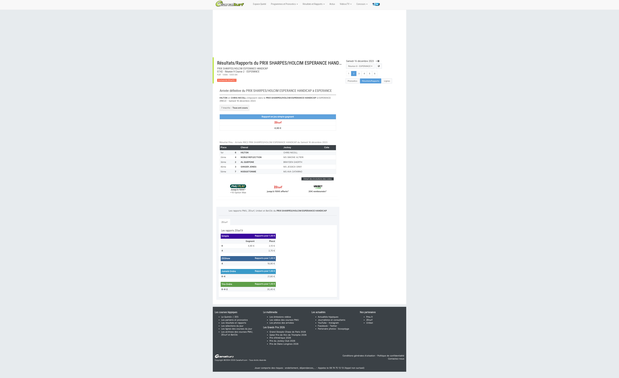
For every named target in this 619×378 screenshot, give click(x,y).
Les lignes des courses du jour (236, 328)
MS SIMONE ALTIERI (293, 157)
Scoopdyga (343, 328)
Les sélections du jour (232, 326)
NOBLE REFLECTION (251, 157)
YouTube (322, 322)
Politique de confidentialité (390, 355)
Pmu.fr (369, 317)
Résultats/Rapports (370, 81)
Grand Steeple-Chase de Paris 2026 (288, 331)
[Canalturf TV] (376, 5)
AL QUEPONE (247, 162)
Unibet (369, 322)
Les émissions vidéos (280, 317)
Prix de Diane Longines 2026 (284, 344)
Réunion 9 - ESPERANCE (359, 66)
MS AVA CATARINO (292, 171)
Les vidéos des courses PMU (284, 320)
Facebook (323, 326)
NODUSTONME (248, 171)
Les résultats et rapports (233, 322)
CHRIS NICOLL (290, 152)
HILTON (245, 152)
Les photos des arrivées (282, 322)
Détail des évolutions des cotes (318, 179)
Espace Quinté (259, 4)
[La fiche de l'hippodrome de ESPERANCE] (379, 66)
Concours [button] (361, 4)
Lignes (387, 81)
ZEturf (224, 222)
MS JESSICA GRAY (292, 166)
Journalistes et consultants (331, 320)
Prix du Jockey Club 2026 (282, 341)
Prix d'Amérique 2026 (280, 337)
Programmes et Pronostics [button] (283, 4)
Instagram (334, 322)
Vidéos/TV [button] (345, 4)
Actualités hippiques (328, 317)
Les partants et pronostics (234, 320)
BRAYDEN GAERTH (292, 162)
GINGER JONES (248, 166)
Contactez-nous (396, 358)
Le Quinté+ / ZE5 (229, 317)
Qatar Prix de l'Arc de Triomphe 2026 (288, 335)
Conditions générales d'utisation (359, 355)
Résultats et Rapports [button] (313, 4)
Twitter (333, 326)
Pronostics (352, 81)
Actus (332, 4)
